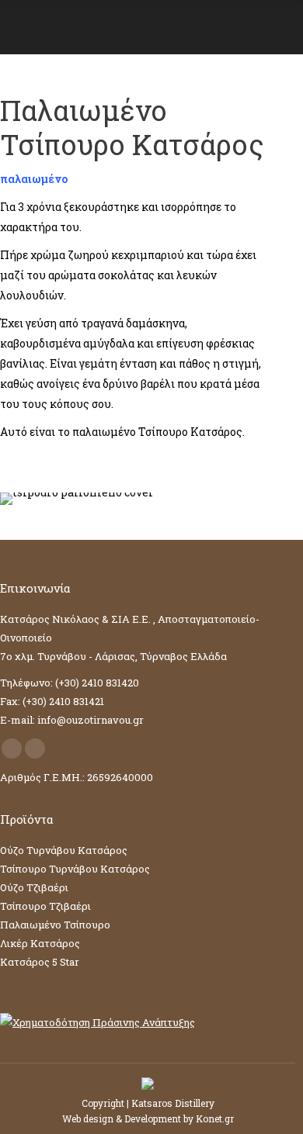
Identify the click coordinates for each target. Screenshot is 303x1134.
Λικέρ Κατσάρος (40, 943)
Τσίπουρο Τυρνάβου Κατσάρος (75, 869)
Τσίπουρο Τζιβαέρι (45, 906)
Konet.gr (215, 1118)
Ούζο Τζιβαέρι (34, 887)
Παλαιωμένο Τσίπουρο (55, 925)
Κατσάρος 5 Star (39, 962)
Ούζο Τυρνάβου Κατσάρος (63, 850)
